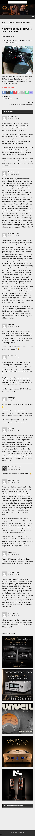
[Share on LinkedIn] (11, 92)
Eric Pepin (11, 613)
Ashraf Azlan (12, 467)
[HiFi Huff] (17, 14)
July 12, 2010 (6, 36)
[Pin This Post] (15, 92)
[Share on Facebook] (4, 92)
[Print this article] (23, 92)
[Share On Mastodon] (31, 92)
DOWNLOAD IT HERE (9, 88)
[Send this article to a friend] (19, 92)
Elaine (10, 552)
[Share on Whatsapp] (27, 92)
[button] (33, 16)
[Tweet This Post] (8, 92)
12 (13, 36)
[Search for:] (17, 2)
